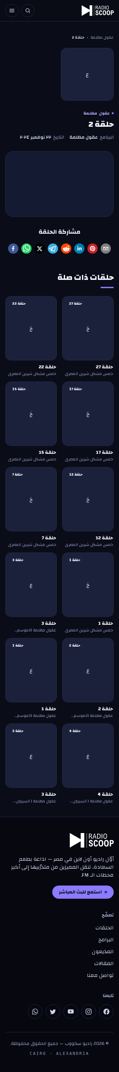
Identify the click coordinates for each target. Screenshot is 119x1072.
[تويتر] (53, 1011)
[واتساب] (35, 1011)
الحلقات (105, 928)
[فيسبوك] (106, 1011)
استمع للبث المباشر (80, 892)
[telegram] (53, 248)
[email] (105, 248)
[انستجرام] (88, 1011)
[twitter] (39, 248)
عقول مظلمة (102, 37)
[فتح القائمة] (12, 10)
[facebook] (13, 248)
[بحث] (27, 10)
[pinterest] (92, 248)
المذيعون (103, 951)
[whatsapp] (26, 248)
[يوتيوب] (70, 1011)
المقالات (104, 963)
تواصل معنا (100, 975)
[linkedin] (79, 248)
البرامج (106, 940)
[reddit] (66, 248)
